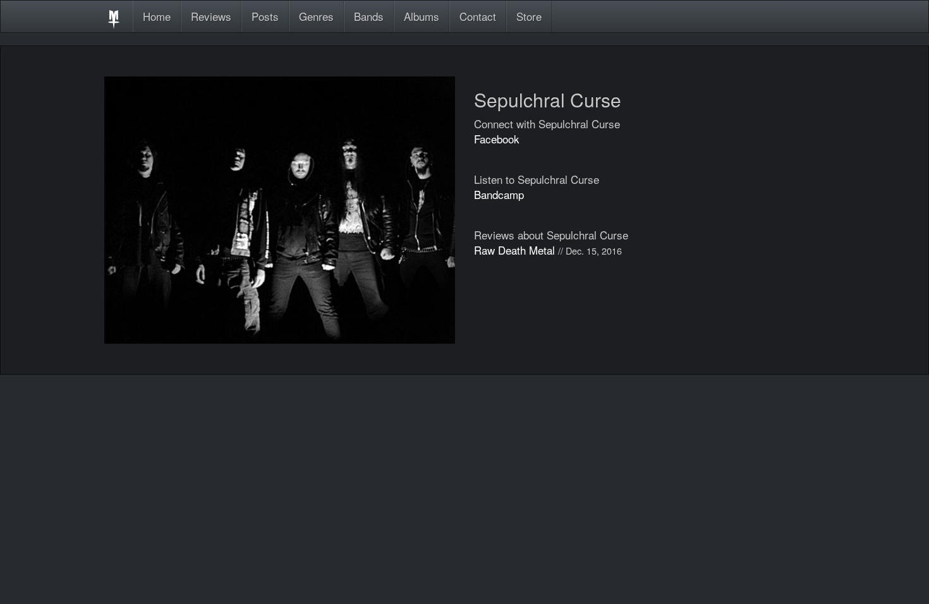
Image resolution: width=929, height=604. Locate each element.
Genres (316, 16)
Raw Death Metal (514, 250)
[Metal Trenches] (114, 16)
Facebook (496, 139)
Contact (477, 16)
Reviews (211, 16)
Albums (421, 16)
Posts (265, 16)
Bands (369, 16)
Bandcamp (499, 194)
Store (529, 16)
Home (157, 16)
